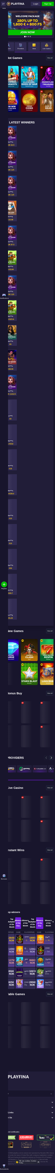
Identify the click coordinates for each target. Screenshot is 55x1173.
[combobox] (27, 1093)
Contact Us (6, 1117)
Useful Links (7, 1112)
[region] (34, 47)
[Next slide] (51, 758)
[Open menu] (3, 4)
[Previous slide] (46, 758)
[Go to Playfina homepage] (15, 4)
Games (4, 1102)
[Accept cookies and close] (38, 1162)
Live (3, 1107)
